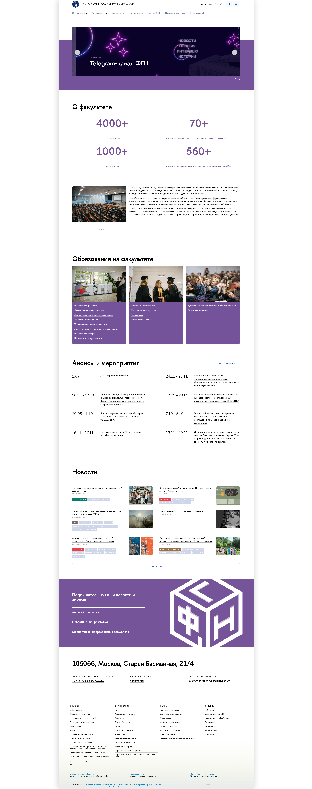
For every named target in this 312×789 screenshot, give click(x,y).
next (129, 207)
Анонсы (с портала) (85, 612)
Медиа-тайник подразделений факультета (100, 632)
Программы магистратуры (143, 310)
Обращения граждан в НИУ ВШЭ (82, 734)
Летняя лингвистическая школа (89, 310)
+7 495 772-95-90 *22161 (88, 680)
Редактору (208, 785)
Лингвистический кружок (86, 319)
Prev (77, 52)
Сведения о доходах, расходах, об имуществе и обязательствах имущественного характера (89, 747)
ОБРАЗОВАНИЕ (122, 706)
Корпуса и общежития (78, 726)
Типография (210, 722)
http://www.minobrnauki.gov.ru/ (82, 774)
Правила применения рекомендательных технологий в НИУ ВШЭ (93, 787)
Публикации (210, 734)
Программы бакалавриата (143, 305)
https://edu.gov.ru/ (137, 774)
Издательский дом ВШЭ (214, 714)
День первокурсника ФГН (114, 375)
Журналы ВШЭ (211, 730)
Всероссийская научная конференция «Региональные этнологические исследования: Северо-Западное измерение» (214, 417)
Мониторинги (165, 718)
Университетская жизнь (170, 549)
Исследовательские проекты (171, 714)
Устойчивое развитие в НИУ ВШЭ (83, 718)
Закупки (73, 730)
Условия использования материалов (116, 785)
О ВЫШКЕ (74, 706)
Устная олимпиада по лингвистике (90, 324)
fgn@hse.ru (137, 680)
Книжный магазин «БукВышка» (217, 718)
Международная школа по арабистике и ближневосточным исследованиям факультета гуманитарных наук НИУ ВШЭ (216, 397)
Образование (165, 499)
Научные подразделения (170, 710)
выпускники (85, 522)
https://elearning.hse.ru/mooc (202, 774)
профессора (97, 522)
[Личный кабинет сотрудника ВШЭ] (215, 4)
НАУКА (163, 706)
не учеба (101, 549)
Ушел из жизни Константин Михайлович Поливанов (181, 511)
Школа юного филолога (85, 305)
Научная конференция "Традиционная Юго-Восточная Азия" (120, 433)
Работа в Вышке (76, 765)
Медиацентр (210, 726)
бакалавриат (185, 503)
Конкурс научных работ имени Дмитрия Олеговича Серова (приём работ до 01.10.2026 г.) (121, 416)
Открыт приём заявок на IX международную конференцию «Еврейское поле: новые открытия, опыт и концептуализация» (216, 380)
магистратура (91, 530)
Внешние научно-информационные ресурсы (177, 738)
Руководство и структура (80, 714)
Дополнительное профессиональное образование (212, 305)
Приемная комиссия (141, 319)
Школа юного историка (85, 333)
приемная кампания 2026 (98, 499)
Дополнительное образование (127, 738)
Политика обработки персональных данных (145, 785)
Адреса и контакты (94, 785)
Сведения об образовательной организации (87, 752)
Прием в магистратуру (124, 730)
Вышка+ (118, 726)
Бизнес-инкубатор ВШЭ (124, 746)
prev (69, 207)
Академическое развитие (170, 730)
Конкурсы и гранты (167, 734)
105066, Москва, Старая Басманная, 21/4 (133, 663)
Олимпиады (119, 718)
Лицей (117, 710)
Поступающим (79, 499)
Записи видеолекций (198, 310)
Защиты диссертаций (168, 726)
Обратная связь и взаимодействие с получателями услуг (135, 755)
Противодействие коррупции (81, 742)
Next (234, 52)
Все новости (156, 566)
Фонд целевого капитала (80, 738)
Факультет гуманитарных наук (108, 4)
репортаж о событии (169, 503)
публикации (188, 499)
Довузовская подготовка (125, 714)
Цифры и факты (76, 710)
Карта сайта (122, 787)
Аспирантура (137, 314)
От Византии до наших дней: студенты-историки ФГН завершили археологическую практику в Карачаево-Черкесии (185, 539)
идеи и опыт (90, 549)
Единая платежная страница (81, 761)
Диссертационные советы (170, 722)
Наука (75, 522)
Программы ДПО (198, 13)
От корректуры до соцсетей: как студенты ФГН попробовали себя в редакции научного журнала (93, 539)
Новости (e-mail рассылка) (90, 622)
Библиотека (210, 710)
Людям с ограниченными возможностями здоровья (90, 756)
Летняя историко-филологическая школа (93, 314)
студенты (177, 499)
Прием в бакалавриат (123, 722)
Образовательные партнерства (127, 750)
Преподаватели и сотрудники (82, 722)
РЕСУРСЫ (209, 706)
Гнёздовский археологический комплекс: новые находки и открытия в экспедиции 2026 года (96, 513)
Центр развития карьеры (125, 742)
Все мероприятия (227, 362)
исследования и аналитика (85, 526)
